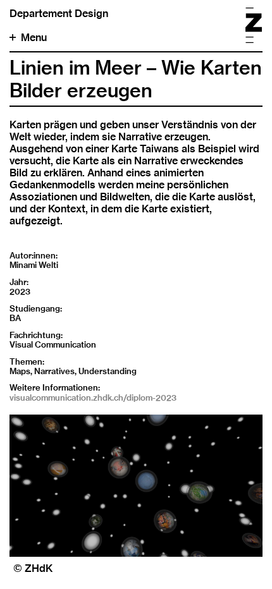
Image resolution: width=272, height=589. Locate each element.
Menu (34, 38)
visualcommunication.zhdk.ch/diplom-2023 (92, 397)
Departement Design (58, 13)
